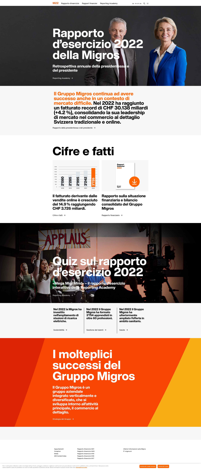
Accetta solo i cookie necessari (147, 466)
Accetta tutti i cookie (163, 466)
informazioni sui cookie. (81, 467)
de (133, 4)
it (138, 4)
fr (136, 4)
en (140, 4)
